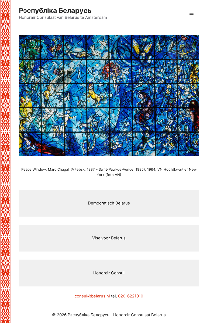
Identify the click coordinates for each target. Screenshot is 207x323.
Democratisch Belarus (109, 203)
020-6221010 (130, 296)
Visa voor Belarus (109, 238)
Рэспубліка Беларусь (55, 10)
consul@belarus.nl (92, 296)
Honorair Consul (109, 272)
